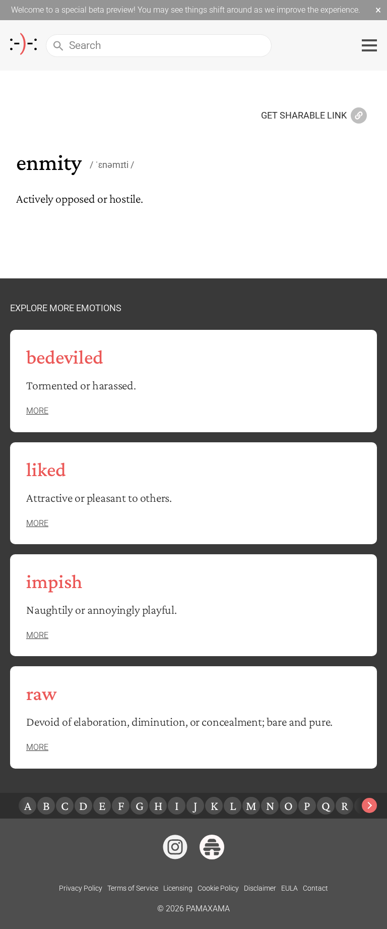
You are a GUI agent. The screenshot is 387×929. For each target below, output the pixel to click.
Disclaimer (260, 888)
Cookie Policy (218, 888)
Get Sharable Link (304, 116)
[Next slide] (369, 805)
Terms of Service (132, 888)
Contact (315, 888)
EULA (289, 888)
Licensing (177, 888)
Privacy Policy (80, 888)
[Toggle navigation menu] (369, 45)
